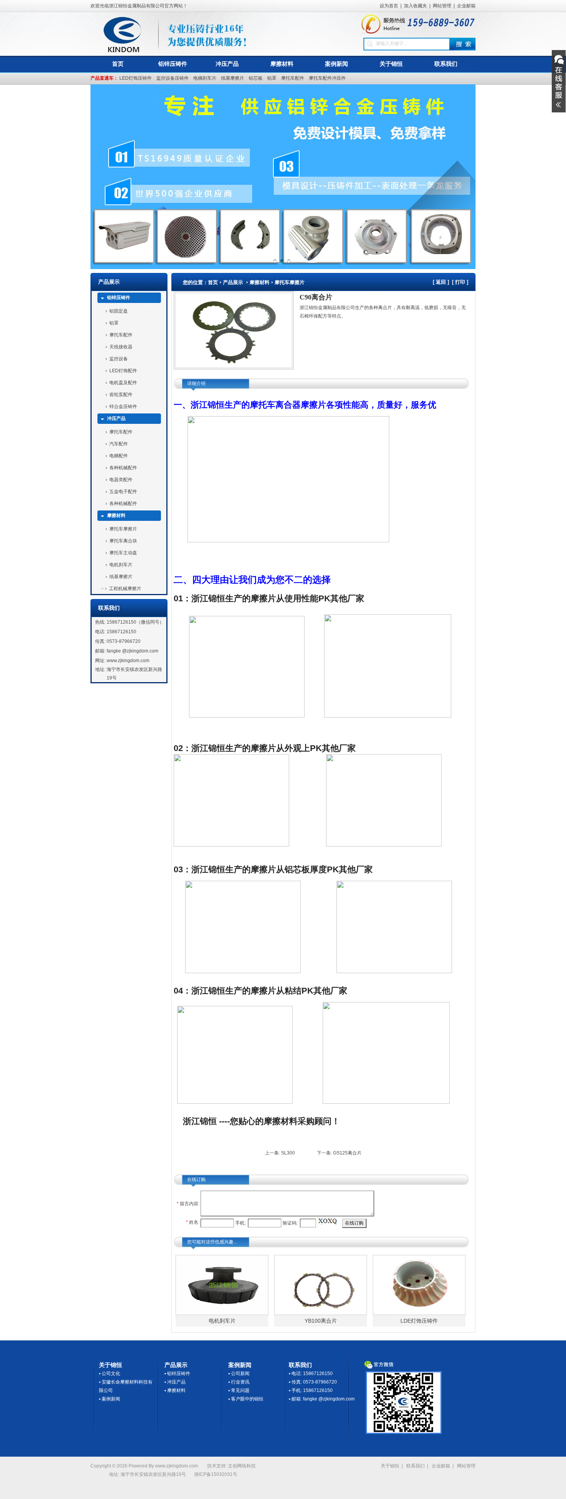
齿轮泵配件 (120, 394)
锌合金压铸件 (123, 406)
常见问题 (240, 1390)
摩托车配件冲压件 (327, 78)
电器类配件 (120, 479)
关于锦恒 (391, 63)
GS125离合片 (347, 1153)
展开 (559, 81)
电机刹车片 (120, 564)
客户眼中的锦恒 (247, 1399)
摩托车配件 (292, 78)
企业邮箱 (466, 5)
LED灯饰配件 (123, 370)
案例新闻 (336, 63)
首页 (118, 63)
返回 (441, 282)
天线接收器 (120, 347)
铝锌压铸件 (172, 63)
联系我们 (445, 63)
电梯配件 (118, 455)
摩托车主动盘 (123, 552)
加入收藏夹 (415, 5)
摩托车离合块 (123, 541)
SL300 (288, 1153)
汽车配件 (118, 444)
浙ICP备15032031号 (215, 1474)
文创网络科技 (242, 1466)
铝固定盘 (118, 311)
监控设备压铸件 (172, 78)
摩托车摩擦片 (123, 529)
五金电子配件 (123, 491)
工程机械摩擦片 (125, 588)
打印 (460, 282)
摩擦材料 (281, 63)
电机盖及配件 (123, 382)
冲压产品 (227, 63)
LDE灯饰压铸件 (419, 1321)
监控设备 (118, 358)
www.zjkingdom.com (128, 660)
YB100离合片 (321, 1321)
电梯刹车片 (204, 78)
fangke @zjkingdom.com (132, 651)
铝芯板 (256, 78)
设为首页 (389, 5)
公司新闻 (240, 1373)
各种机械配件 (123, 467)
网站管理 (442, 5)
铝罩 (271, 78)
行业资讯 (240, 1382)
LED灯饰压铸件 (135, 78)
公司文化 (111, 1373)
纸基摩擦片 (232, 78)
